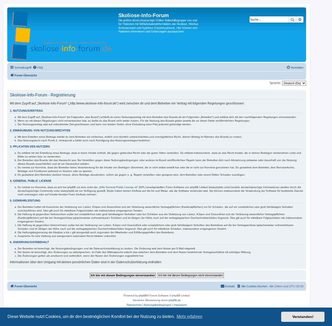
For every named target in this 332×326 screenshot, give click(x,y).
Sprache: (275, 82)
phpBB (143, 295)
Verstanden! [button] (303, 317)
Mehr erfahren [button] (189, 316)
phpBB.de (175, 300)
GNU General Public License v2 (118, 187)
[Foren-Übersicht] (63, 35)
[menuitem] (38, 67)
